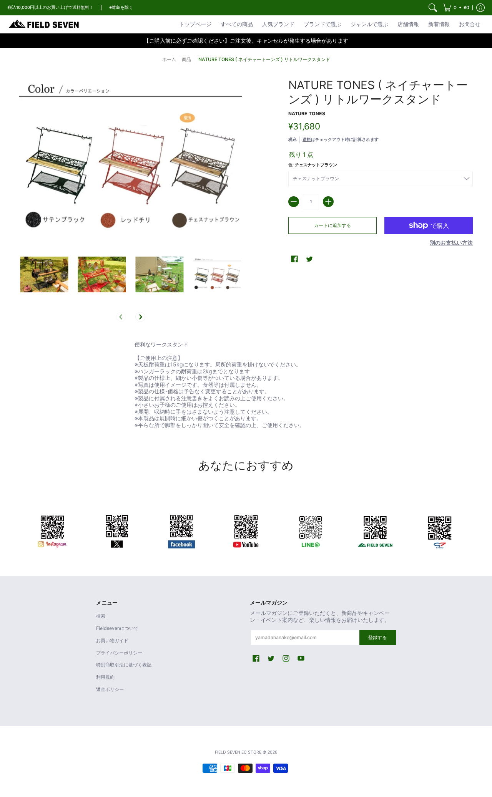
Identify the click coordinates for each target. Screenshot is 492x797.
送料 (307, 139)
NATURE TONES (306, 113)
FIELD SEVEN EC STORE (238, 752)
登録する (377, 637)
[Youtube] (246, 530)
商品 (186, 59)
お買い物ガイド (112, 640)
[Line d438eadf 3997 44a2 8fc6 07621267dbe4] (310, 530)
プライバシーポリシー (119, 653)
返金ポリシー (110, 689)
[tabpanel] (246, 386)
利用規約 (105, 677)
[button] (456, 7)
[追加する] (328, 201)
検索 (100, 616)
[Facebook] (181, 530)
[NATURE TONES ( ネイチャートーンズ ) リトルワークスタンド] (44, 275)
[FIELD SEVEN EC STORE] (44, 24)
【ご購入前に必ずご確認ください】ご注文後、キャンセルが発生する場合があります (246, 40)
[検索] (432, 7)
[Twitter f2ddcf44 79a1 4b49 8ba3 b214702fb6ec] (116, 530)
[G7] (439, 530)
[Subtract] (293, 201)
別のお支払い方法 (451, 242)
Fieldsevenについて (117, 628)
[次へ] (140, 317)
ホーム (169, 59)
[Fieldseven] (375, 530)
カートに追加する (332, 225)
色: (312, 164)
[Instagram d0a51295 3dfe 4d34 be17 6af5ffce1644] (52, 530)
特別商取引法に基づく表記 (123, 665)
